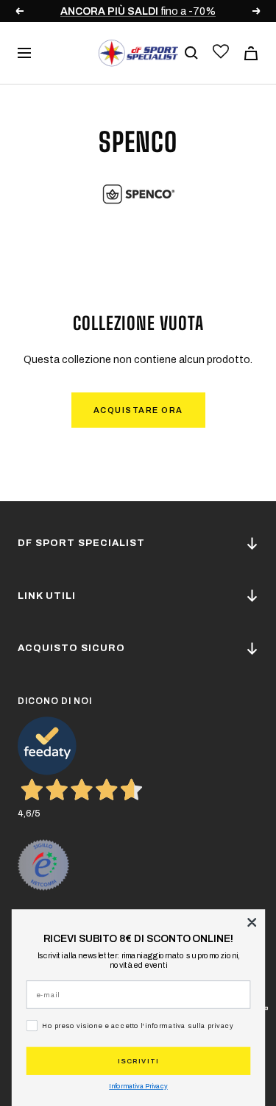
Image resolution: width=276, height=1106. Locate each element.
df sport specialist (81, 543)
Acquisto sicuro (71, 648)
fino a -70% (138, 11)
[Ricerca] (191, 53)
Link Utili (47, 596)
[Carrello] (251, 53)
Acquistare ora (138, 410)
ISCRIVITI (138, 1061)
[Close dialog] (252, 922)
